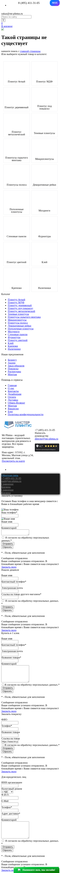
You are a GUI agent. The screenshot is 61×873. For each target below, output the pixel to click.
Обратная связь (9, 475)
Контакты (13, 391)
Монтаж (12, 374)
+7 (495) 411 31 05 (11, 478)
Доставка (13, 400)
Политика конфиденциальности (25, 414)
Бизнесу (12, 360)
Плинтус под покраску (44, 107)
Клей (44, 262)
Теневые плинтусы (44, 133)
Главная (12, 385)
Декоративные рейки (44, 185)
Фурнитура (44, 236)
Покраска (13, 368)
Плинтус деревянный (16, 107)
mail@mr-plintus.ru (11, 481)
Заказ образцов (16, 365)
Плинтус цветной (16, 262)
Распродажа (14, 371)
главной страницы (30, 51)
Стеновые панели (16, 236)
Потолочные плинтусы (17, 210)
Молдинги (44, 210)
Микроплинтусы (44, 159)
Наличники (44, 288)
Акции (11, 362)
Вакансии (13, 408)
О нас (11, 388)
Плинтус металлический (16, 133)
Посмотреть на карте (13, 461)
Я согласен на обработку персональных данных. (32, 684)
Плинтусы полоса (17, 185)
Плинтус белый (16, 81)
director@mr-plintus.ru (46, 438)
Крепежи (17, 288)
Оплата (12, 397)
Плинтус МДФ (44, 81)
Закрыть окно (8, 567)
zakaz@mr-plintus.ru (12, 13)
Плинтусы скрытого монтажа (16, 159)
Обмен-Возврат (16, 402)
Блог (10, 411)
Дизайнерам (14, 394)
